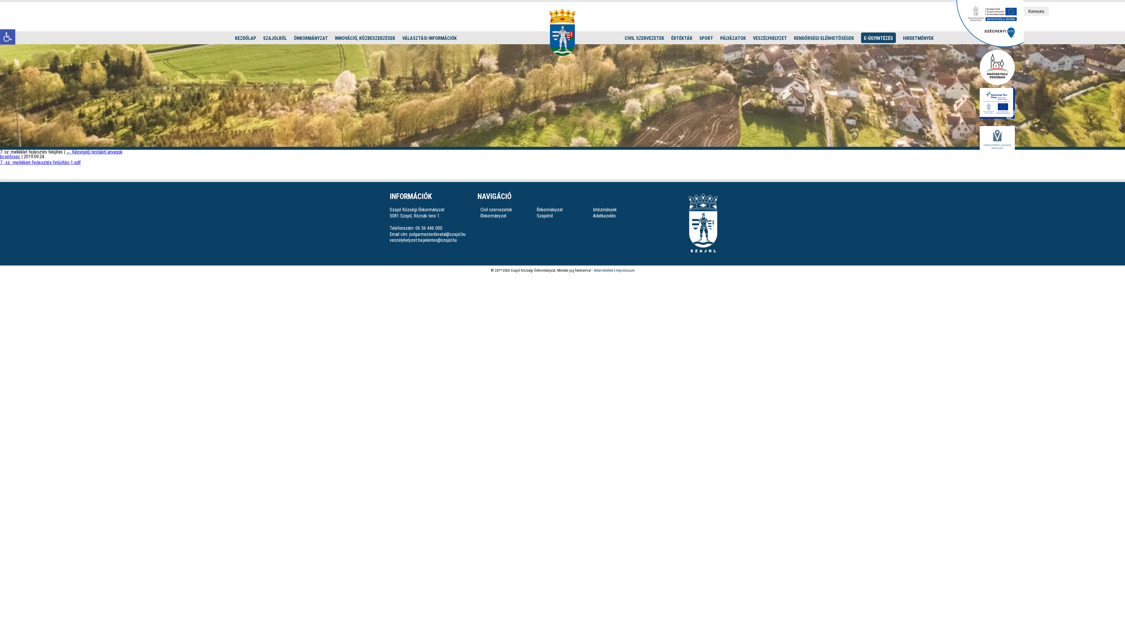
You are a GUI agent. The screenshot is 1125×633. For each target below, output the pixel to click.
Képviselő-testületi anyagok (94, 152)
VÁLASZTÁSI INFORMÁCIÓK (429, 38)
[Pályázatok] (990, 45)
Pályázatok (733, 38)
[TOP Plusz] (997, 104)
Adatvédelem (603, 270)
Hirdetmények (918, 38)
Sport (706, 38)
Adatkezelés (604, 216)
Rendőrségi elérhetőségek (824, 38)
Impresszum (625, 270)
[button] (7, 37)
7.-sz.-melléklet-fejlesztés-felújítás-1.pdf (40, 162)
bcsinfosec (10, 156)
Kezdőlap (245, 38)
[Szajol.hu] (562, 32)
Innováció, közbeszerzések (365, 38)
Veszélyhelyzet (770, 38)
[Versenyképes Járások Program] (997, 140)
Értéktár (681, 38)
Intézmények (605, 209)
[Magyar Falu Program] (997, 68)
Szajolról (275, 38)
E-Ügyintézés (878, 38)
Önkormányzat (311, 38)
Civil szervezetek (644, 38)
